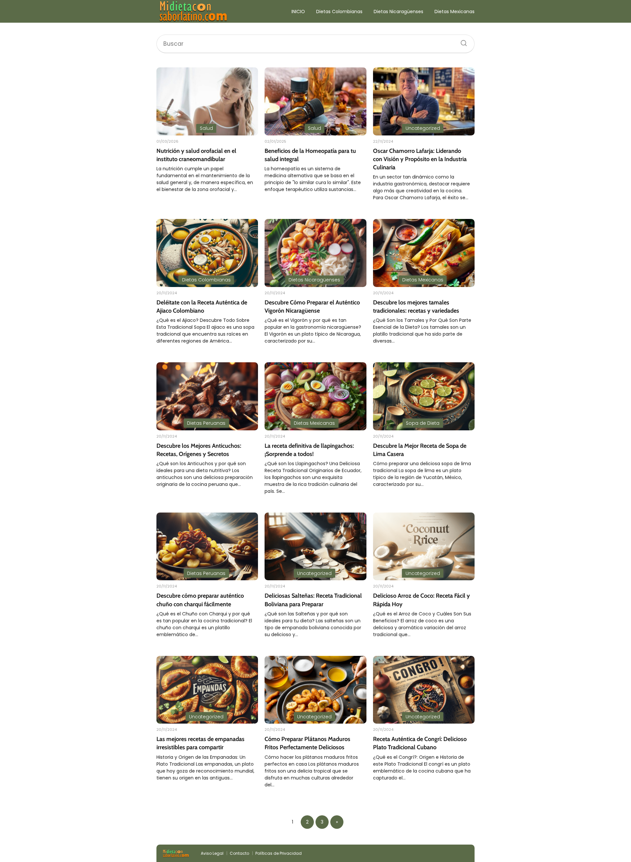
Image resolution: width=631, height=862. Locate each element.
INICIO (298, 11)
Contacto (239, 853)
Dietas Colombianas (339, 11)
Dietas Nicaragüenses (398, 11)
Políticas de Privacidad (278, 853)
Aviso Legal (212, 853)
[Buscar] (461, 41)
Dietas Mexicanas (454, 11)
